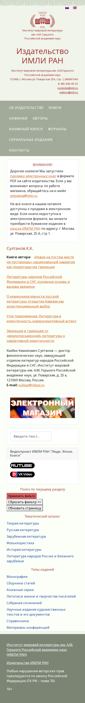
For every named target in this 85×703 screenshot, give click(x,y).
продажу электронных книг (33, 176)
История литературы (24, 549)
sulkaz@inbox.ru (31, 385)
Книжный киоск (26, 129)
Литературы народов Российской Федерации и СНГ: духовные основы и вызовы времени (38, 281)
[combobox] (30, 436)
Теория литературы (23, 523)
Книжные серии (20, 590)
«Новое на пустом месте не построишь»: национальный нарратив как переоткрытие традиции (41, 262)
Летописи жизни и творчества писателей (41, 596)
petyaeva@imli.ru (23, 195)
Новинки (18, 118)
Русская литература (23, 530)
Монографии (17, 576)
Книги (55, 107)
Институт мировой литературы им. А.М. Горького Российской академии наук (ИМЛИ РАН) (40, 649)
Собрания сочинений (24, 603)
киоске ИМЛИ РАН (25, 228)
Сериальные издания (31, 139)
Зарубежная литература (26, 536)
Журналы (57, 129)
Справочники (18, 621)
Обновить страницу (24, 508)
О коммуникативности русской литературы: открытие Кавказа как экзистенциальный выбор (35, 301)
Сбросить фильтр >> (24, 502)
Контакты (19, 150)
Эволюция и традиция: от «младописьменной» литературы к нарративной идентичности (36, 336)
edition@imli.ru (68, 92)
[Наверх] (78, 695)
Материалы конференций (28, 627)
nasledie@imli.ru (67, 88)
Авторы (40, 118)
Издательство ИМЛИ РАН (27, 663)
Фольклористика (20, 543)
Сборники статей (21, 583)
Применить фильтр (21, 496)
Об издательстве (26, 107)
